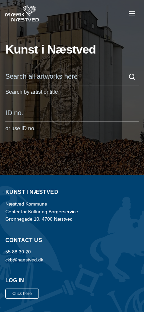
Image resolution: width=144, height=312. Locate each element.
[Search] (132, 76)
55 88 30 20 (18, 251)
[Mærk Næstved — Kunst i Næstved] (22, 13)
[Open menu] (132, 13)
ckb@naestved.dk (24, 259)
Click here (22, 293)
